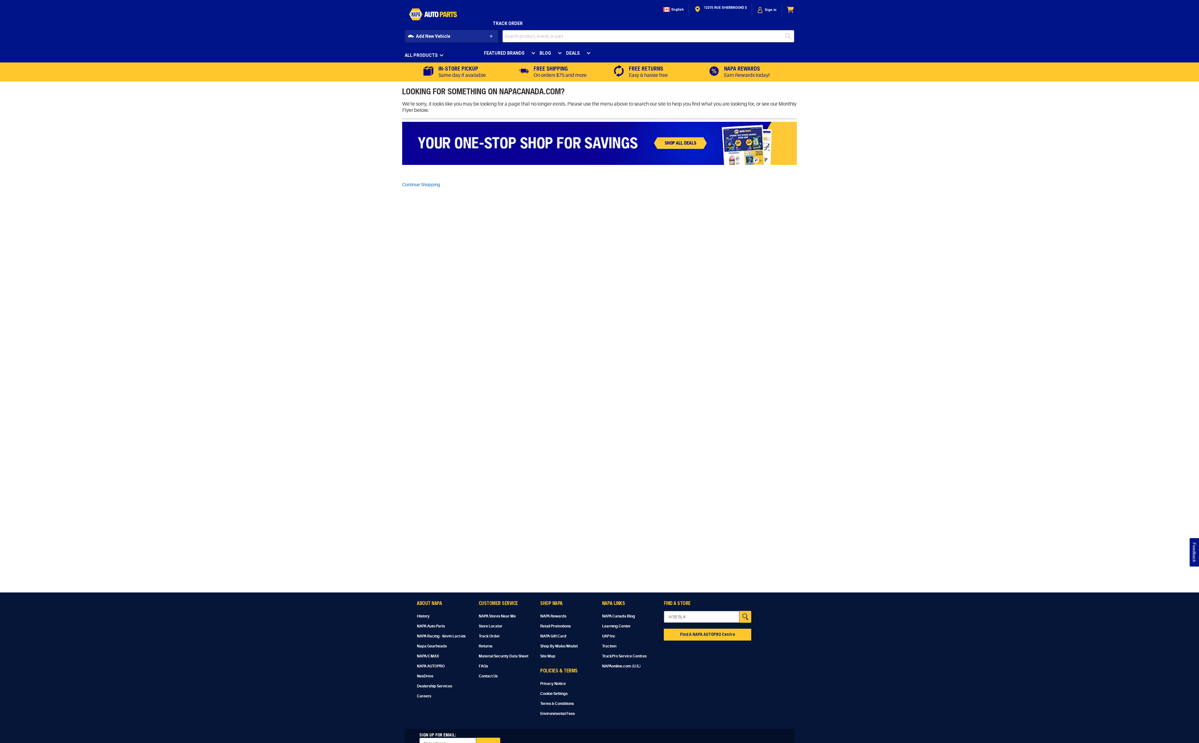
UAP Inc (608, 636)
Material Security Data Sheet (503, 656)
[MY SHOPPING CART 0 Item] (790, 10)
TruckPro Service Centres (624, 656)
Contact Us (488, 676)
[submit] (789, 36)
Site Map (547, 656)
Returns (485, 646)
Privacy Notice (553, 683)
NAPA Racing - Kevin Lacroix (441, 636)
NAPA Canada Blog (618, 616)
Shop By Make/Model (559, 646)
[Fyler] (599, 143)
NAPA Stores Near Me (497, 616)
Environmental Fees (557, 713)
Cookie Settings (554, 693)
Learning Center (616, 626)
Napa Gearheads (432, 646)
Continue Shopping (421, 184)
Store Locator (490, 626)
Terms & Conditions (557, 703)
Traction (609, 646)
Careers (424, 696)
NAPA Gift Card (553, 636)
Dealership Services (434, 686)
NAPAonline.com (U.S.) (621, 666)
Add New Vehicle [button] (433, 36)
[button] (673, 10)
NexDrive (425, 676)
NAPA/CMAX (428, 656)
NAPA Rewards (553, 616)
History (423, 616)
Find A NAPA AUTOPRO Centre (707, 634)
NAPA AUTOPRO (431, 666)
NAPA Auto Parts (431, 626)
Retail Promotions (555, 626)
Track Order (508, 23)
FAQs (483, 666)
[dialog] (767, 10)
